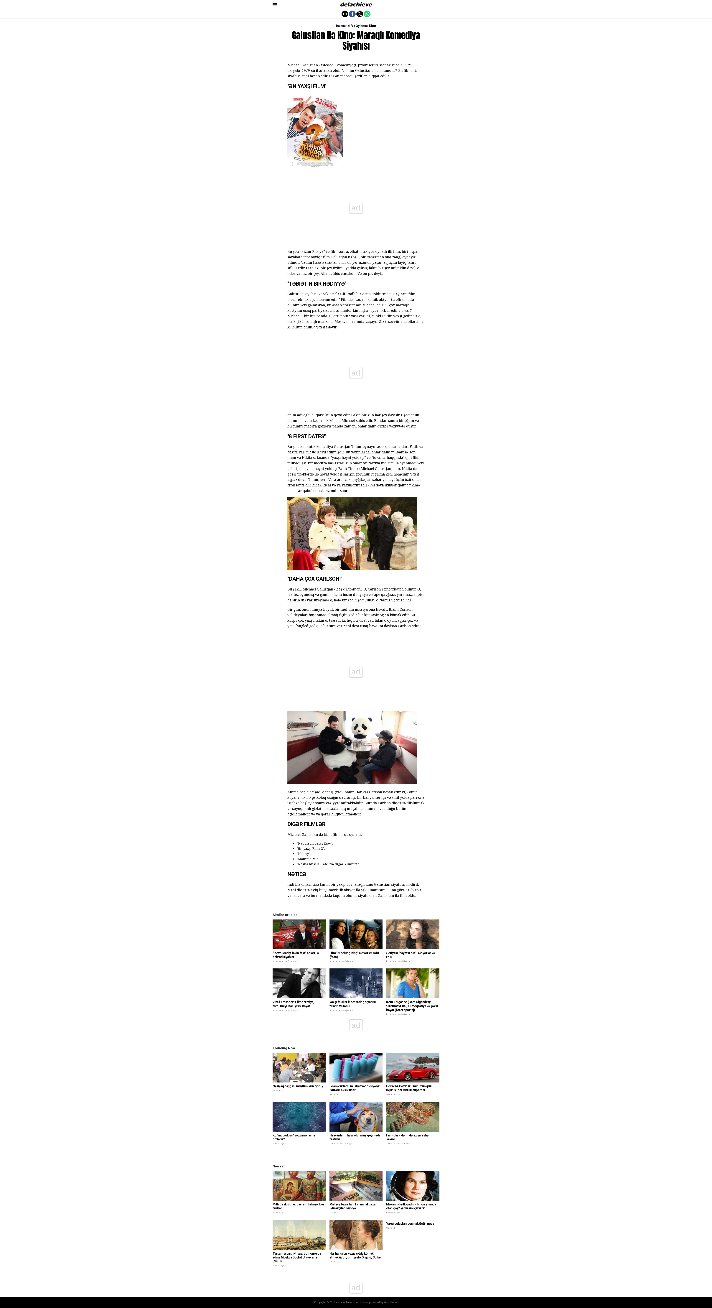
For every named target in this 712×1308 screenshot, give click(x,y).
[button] (275, 4)
